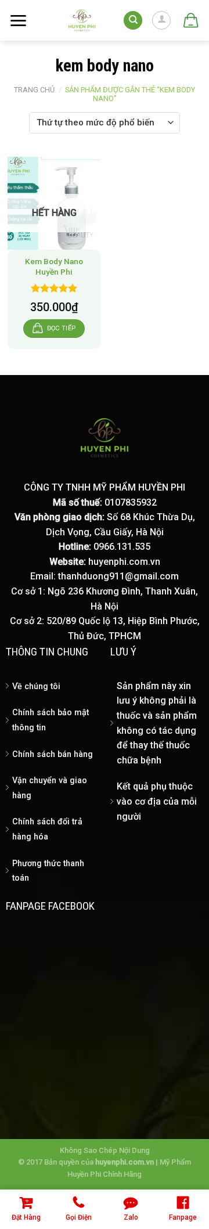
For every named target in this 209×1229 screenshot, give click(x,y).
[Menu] (18, 20)
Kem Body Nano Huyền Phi (54, 266)
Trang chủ (34, 89)
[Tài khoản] (161, 20)
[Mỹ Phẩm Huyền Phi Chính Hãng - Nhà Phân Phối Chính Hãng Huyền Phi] (82, 20)
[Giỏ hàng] (190, 20)
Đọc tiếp (61, 328)
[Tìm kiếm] (133, 20)
